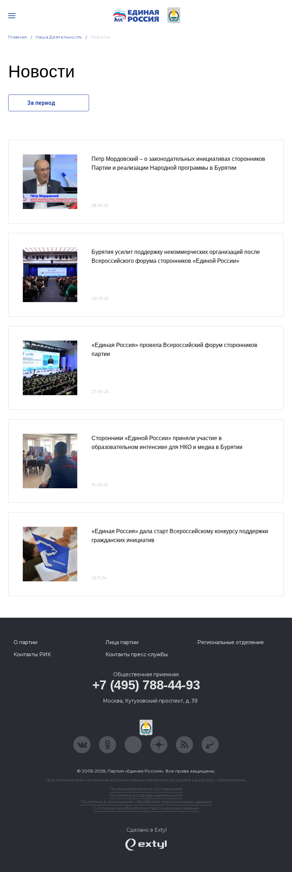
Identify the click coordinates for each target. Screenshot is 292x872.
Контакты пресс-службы (136, 654)
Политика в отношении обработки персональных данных (146, 801)
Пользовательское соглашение (146, 788)
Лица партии (122, 642)
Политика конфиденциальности (146, 795)
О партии (25, 642)
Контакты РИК (32, 654)
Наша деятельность (59, 37)
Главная (17, 37)
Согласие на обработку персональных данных (146, 808)
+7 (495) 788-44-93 (146, 685)
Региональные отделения (230, 642)
